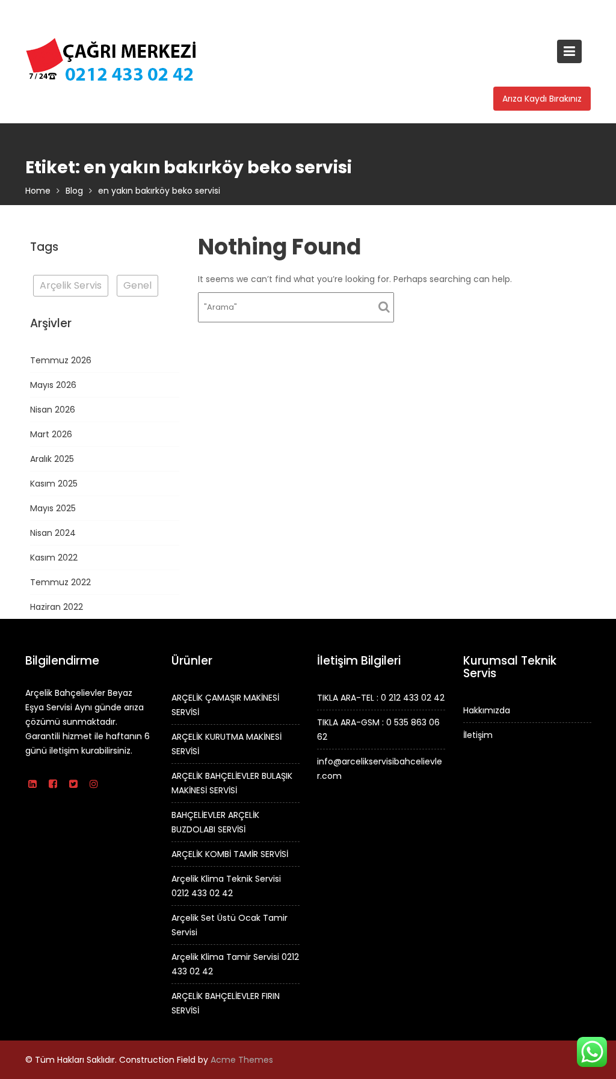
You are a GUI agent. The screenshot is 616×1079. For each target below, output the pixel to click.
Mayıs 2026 (53, 385)
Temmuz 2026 (60, 360)
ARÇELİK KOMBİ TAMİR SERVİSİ (229, 854)
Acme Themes (242, 1060)
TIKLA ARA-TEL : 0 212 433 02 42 (381, 698)
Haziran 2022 (56, 607)
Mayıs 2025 (53, 508)
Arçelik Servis (71, 285)
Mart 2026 (51, 434)
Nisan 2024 (53, 533)
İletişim (478, 735)
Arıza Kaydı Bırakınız (542, 99)
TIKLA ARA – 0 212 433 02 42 (83, 12)
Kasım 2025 (54, 484)
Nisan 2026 (52, 410)
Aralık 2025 (52, 459)
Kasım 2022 (54, 558)
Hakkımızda (486, 710)
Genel (137, 285)
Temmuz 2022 (60, 582)
